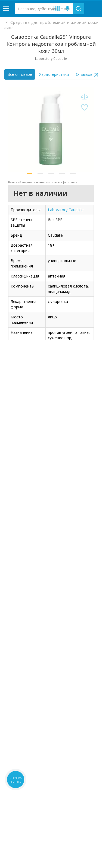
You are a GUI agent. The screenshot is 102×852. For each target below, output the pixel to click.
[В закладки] (84, 107)
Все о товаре (19, 74)
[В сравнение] (84, 97)
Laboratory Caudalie (66, 209)
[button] (29, 173)
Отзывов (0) (87, 74)
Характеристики (54, 74)
